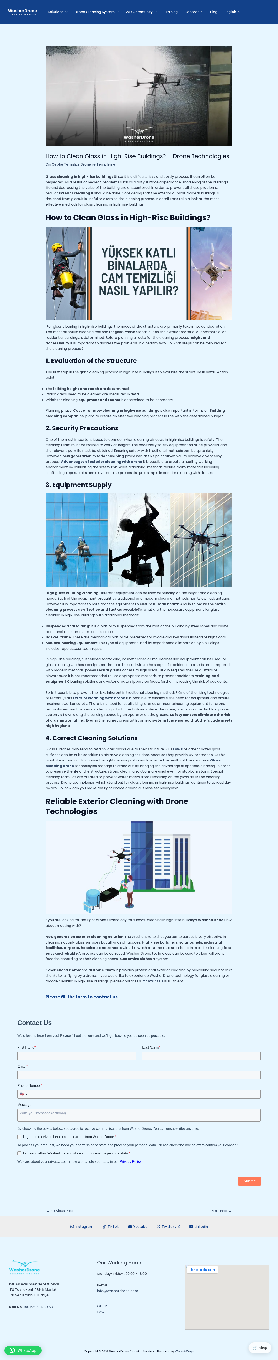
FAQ (100, 1311)
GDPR (102, 1306)
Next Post (221, 1210)
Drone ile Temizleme (97, 164)
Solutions (55, 11)
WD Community (139, 11)
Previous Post (59, 1210)
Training (171, 11)
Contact (192, 11)
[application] (65, 12)
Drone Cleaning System (94, 11)
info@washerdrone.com (117, 1290)
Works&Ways (184, 1351)
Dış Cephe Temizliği (62, 164)
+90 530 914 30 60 (38, 1306)
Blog (213, 11)
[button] (23, 1350)
